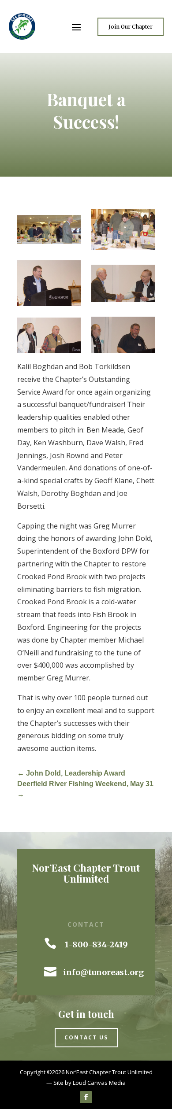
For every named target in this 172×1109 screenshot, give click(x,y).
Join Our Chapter (130, 26)
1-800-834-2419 (96, 944)
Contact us (86, 1037)
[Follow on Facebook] (86, 1097)
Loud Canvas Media (99, 1083)
